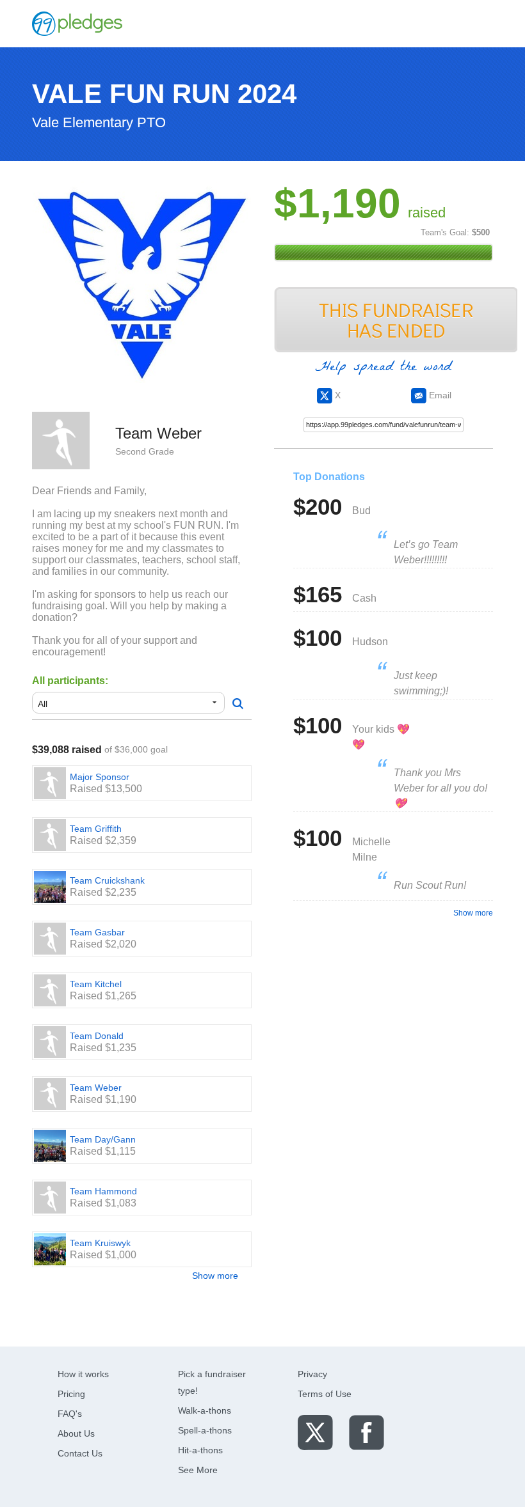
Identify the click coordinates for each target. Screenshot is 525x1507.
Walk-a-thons (204, 1410)
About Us (76, 1433)
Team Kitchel (96, 984)
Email (438, 395)
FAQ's (70, 1414)
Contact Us (80, 1453)
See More (198, 1470)
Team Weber (96, 1087)
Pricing (71, 1394)
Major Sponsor (99, 777)
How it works (83, 1374)
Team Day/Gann (103, 1139)
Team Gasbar (97, 932)
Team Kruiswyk (100, 1243)
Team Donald (97, 1036)
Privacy (312, 1374)
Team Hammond (103, 1191)
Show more (215, 1275)
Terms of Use (324, 1394)
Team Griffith (96, 829)
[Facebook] (366, 1431)
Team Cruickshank (107, 880)
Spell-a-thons (205, 1430)
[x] (315, 1431)
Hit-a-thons (200, 1450)
